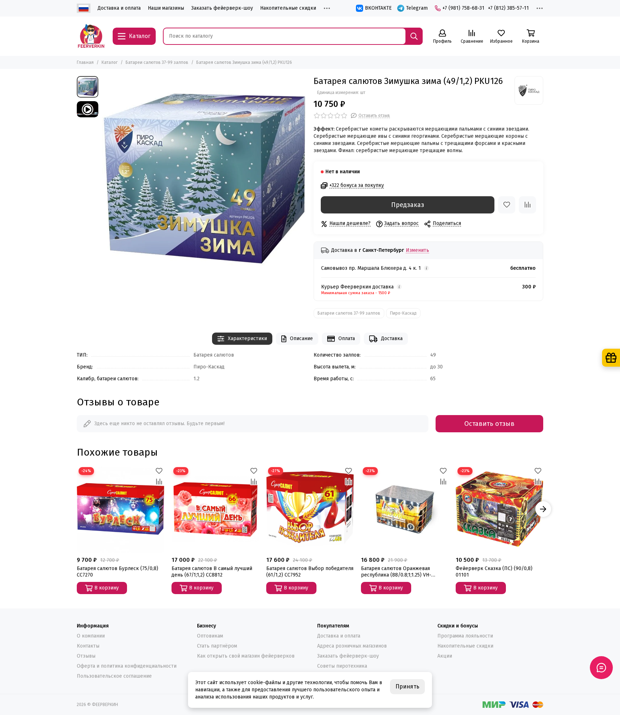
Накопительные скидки (288, 8)
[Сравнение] (527, 204)
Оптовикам (210, 636)
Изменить (417, 250)
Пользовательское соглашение (114, 676)
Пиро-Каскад (403, 313)
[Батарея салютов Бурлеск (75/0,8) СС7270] (120, 509)
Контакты (88, 646)
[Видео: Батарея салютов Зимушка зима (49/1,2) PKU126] (87, 109)
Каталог (110, 62)
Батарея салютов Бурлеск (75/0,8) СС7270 (117, 571)
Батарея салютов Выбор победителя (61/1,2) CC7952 (309, 571)
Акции (444, 656)
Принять (407, 686)
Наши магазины (166, 8)
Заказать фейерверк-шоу (222, 8)
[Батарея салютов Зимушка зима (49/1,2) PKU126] (204, 178)
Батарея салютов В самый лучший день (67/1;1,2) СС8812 (212, 571)
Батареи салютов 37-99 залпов (157, 62)
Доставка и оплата (119, 8)
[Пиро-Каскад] (529, 90)
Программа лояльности (465, 636)
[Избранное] (506, 204)
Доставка (392, 338)
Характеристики (247, 338)
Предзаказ (407, 205)
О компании (91, 636)
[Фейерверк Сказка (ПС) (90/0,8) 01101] (499, 509)
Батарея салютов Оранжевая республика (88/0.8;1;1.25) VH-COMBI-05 (396, 571)
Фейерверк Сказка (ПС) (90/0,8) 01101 (494, 571)
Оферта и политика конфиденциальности (127, 666)
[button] (77, 509)
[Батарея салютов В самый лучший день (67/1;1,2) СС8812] (215, 509)
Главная (85, 62)
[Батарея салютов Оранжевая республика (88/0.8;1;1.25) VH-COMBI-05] (404, 509)
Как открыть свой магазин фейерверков (246, 656)
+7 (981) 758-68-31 (463, 8)
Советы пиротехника (342, 666)
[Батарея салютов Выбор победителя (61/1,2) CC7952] (310, 509)
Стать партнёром (217, 646)
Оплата (346, 338)
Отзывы (86, 656)
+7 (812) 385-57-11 (508, 8)
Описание (301, 338)
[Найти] (414, 36)
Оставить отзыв (489, 424)
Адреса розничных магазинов (352, 646)
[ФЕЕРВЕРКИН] (91, 36)
